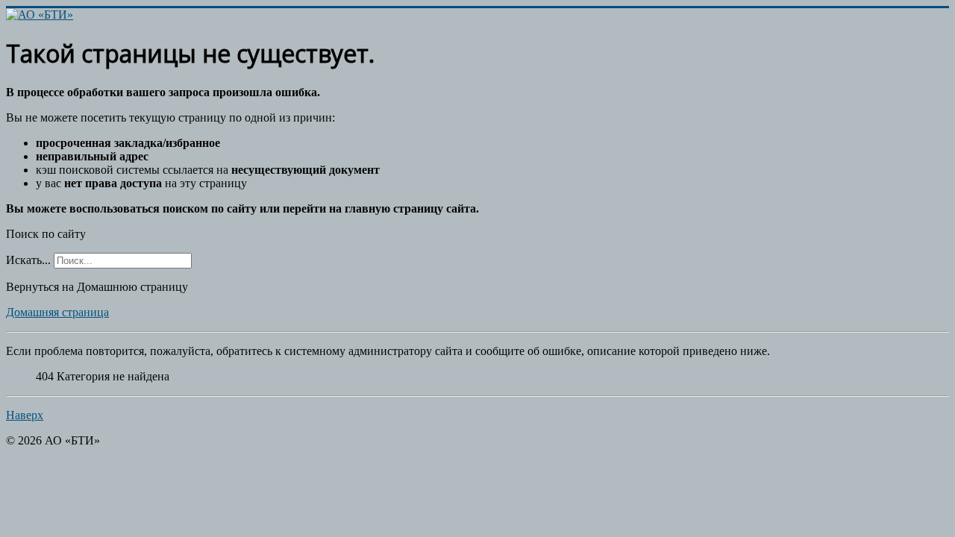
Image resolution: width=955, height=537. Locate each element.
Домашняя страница (57, 312)
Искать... (28, 260)
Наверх (24, 415)
